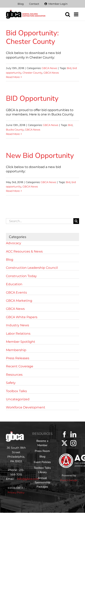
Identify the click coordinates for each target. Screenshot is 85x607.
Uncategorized (17, 399)
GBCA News (49, 68)
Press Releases (17, 358)
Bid (69, 68)
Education (14, 284)
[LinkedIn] (73, 434)
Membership (16, 350)
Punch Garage (68, 480)
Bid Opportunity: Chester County (32, 37)
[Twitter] (64, 443)
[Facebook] (64, 434)
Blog (9, 259)
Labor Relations (18, 333)
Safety (11, 383)
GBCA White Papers (21, 317)
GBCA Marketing (19, 301)
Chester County (32, 72)
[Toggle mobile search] (67, 14)
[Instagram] (73, 443)
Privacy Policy (16, 492)
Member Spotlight (20, 342)
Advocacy (13, 243)
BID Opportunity (32, 98)
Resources (14, 374)
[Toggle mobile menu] (76, 14)
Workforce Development (25, 407)
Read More (13, 77)
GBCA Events (16, 292)
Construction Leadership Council (32, 268)
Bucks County (15, 129)
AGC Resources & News (24, 251)
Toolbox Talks (16, 391)
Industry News (17, 325)
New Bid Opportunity (40, 155)
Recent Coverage (19, 366)
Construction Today (21, 276)
